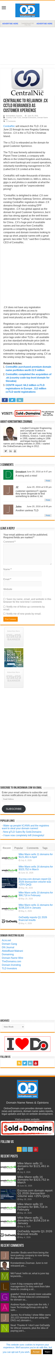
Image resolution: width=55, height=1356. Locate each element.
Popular (18, 848)
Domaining (8, 954)
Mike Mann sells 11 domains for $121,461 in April (36, 855)
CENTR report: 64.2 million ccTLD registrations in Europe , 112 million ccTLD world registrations (26, 388)
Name (7, 569)
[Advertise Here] (27, 23)
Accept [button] (36, 1352)
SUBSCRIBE (14, 808)
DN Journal (8, 947)
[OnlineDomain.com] (27, 9)
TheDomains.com (11, 961)
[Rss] (19, 1063)
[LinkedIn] (30, 1063)
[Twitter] (24, 1063)
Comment (9, 541)
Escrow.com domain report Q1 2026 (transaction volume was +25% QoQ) (35, 882)
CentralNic (9, 126)
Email (7, 579)
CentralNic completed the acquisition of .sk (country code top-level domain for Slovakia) (28, 377)
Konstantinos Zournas (14, 116)
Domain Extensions (29, 117)
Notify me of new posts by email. (23, 613)
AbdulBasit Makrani (12, 951)
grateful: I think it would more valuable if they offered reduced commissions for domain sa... (31, 1297)
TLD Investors (9, 968)
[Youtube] (35, 1063)
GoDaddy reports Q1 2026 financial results (33, 918)
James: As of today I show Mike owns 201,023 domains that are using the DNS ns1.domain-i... (31, 1318)
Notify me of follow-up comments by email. (24, 608)
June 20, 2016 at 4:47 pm (39, 472)
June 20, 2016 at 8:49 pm (39, 506)
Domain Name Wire (12, 958)
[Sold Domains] (27, 413)
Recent (7, 848)
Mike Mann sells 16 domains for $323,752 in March (36, 868)
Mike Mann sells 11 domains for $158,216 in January (36, 906)
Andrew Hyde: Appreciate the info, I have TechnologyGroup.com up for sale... (30, 1307)
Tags (45, 848)
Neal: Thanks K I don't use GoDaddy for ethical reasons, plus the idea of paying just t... (30, 1328)
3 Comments (11, 121)
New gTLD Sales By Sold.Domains (22, 832)
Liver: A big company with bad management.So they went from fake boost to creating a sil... (30, 1286)
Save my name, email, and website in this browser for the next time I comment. (27, 600)
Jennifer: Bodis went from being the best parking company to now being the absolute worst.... (30, 1255)
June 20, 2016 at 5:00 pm (39, 487)
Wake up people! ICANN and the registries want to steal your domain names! (25, 827)
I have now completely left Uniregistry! (23, 835)
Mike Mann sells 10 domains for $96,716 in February (36, 894)
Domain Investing (11, 965)
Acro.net (6, 940)
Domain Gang (9, 944)
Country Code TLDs (13, 117)
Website (7, 589)
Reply (48, 481)
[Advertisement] (27, 44)
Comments (32, 848)
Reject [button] (47, 1352)
